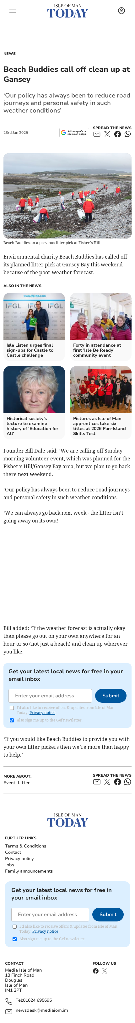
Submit (110, 695)
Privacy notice (42, 712)
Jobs (9, 865)
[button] (12, 10)
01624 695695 (37, 1000)
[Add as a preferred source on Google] (74, 132)
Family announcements (29, 871)
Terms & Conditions (25, 846)
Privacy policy (19, 859)
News (9, 53)
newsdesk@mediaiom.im (42, 1010)
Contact (13, 852)
